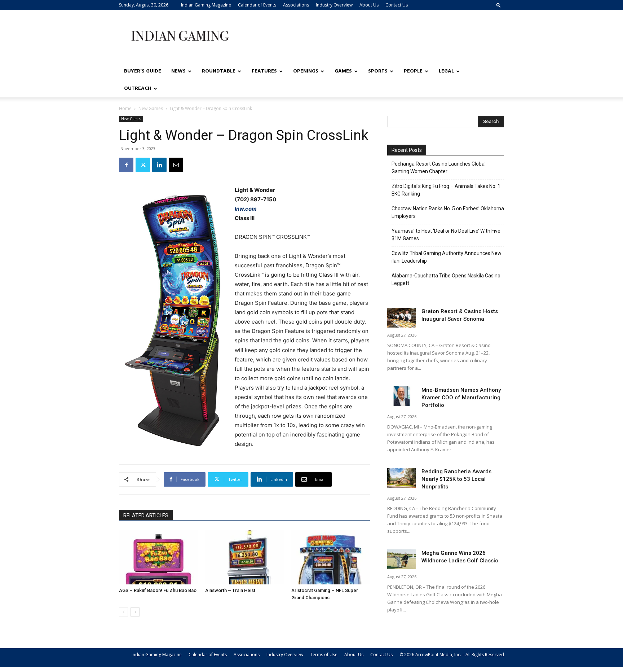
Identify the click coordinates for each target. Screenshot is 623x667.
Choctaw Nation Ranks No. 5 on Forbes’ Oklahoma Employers (448, 212)
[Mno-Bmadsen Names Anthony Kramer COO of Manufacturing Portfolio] (401, 396)
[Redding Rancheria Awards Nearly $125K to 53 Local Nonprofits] (401, 478)
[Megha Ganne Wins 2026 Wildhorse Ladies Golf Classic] (401, 559)
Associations (296, 5)
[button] (498, 5)
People (413, 71)
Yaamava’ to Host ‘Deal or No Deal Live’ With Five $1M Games (446, 234)
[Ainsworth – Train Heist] (244, 557)
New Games (150, 108)
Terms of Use (323, 654)
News (178, 71)
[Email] (176, 165)
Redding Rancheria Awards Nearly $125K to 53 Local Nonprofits (456, 479)
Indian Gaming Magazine (206, 5)
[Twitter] (143, 165)
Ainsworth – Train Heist (230, 590)
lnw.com (246, 208)
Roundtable (218, 71)
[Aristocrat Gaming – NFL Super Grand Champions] (330, 557)
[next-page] (135, 611)
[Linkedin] (159, 165)
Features (264, 71)
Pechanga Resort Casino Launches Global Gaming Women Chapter (439, 167)
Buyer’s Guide (142, 71)
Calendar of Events (257, 5)
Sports (378, 71)
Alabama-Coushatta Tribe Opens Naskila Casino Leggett (446, 279)
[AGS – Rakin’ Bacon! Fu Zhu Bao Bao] (158, 557)
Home (125, 108)
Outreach (137, 88)
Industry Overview (334, 5)
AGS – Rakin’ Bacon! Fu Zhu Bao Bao (157, 590)
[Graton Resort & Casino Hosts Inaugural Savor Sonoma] (401, 318)
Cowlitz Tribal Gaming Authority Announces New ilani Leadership (447, 257)
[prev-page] (123, 611)
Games (343, 71)
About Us (369, 5)
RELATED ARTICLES (145, 515)
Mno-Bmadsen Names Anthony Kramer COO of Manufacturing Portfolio (461, 397)
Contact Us (396, 5)
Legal (446, 71)
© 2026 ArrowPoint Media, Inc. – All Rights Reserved (451, 654)
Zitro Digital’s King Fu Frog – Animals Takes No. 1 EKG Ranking (446, 190)
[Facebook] (126, 165)
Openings (305, 71)
